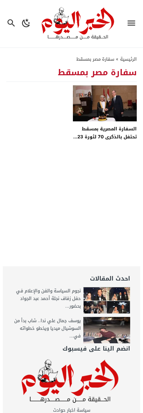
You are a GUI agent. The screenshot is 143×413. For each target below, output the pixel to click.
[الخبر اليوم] (71, 381)
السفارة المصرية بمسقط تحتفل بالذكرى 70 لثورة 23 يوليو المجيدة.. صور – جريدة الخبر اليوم (106, 140)
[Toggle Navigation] (133, 24)
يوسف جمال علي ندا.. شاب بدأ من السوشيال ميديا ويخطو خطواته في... (47, 328)
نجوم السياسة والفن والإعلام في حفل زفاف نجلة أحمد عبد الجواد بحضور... (48, 298)
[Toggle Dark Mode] (26, 24)
